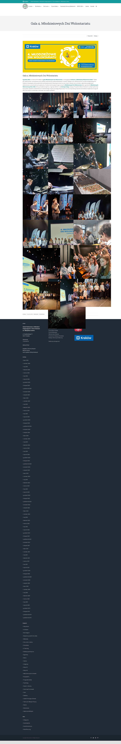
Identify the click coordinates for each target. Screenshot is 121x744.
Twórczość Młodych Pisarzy (29, 701)
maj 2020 (25, 592)
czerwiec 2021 (26, 552)
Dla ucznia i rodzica (28, 642)
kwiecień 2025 (26, 407)
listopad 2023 (26, 460)
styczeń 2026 (26, 379)
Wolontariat (36, 314)
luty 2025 (25, 413)
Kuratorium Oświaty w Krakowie (56, 336)
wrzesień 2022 (26, 504)
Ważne (25, 705)
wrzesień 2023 (26, 467)
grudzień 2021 (26, 533)
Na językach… (26, 676)
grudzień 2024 (26, 420)
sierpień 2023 (26, 470)
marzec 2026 (26, 373)
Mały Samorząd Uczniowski (29, 673)
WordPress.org (27, 729)
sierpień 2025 (26, 395)
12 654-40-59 (26, 341)
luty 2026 (25, 376)
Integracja (25, 664)
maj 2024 (25, 442)
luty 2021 (25, 564)
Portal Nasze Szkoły (53, 330)
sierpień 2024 (26, 432)
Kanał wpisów (26, 723)
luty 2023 (25, 489)
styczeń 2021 (26, 567)
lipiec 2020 (25, 586)
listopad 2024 (26, 423)
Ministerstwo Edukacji (54, 334)
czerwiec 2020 (26, 589)
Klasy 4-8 (25, 670)
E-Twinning (26, 648)
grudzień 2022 (26, 495)
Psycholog (25, 683)
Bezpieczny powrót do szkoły (30, 636)
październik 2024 (27, 426)
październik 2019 (27, 614)
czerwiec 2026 (26, 363)
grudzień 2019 (26, 608)
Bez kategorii (26, 632)
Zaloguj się (25, 720)
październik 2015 (27, 617)
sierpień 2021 (26, 545)
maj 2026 (25, 366)
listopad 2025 (26, 385)
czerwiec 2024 (26, 438)
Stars (24, 692)
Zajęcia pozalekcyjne (28, 711)
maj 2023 (25, 479)
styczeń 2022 (26, 530)
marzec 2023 (26, 486)
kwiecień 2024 (26, 445)
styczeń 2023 (26, 492)
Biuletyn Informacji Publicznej (56, 337)
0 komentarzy (41, 314)
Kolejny (95, 36)
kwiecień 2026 (26, 369)
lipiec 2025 (25, 398)
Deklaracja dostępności (54, 341)
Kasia (25, 314)
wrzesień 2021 (26, 542)
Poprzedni (90, 36)
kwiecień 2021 (26, 558)
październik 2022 (27, 501)
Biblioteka (25, 639)
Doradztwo (26, 645)
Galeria (25, 661)
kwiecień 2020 (26, 595)
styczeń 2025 (26, 416)
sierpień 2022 (26, 508)
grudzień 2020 (26, 570)
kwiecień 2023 (26, 482)
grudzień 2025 (26, 382)
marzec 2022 (26, 523)
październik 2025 (27, 388)
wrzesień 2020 (26, 580)
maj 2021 (25, 555)
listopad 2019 (26, 611)
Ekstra (24, 658)
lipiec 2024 (25, 435)
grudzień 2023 (26, 457)
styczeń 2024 (26, 454)
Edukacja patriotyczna (28, 651)
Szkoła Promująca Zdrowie (29, 698)
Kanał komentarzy (27, 726)
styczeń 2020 (26, 605)
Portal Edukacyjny (53, 332)
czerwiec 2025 (26, 401)
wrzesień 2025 (26, 391)
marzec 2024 (26, 448)
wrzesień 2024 (26, 429)
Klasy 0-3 (25, 667)
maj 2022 (25, 517)
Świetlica (25, 695)
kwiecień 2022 (26, 520)
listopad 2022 (26, 498)
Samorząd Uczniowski (28, 689)
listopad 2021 (26, 536)
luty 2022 (25, 526)
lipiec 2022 (25, 511)
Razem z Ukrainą (27, 686)
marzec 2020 (26, 599)
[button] (96, 6)
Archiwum (25, 629)
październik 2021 (27, 539)
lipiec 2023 (25, 473)
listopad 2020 (26, 573)
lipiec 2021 (25, 548)
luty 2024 (25, 451)
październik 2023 (27, 464)
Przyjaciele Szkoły (27, 680)
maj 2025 (25, 404)
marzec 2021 (26, 561)
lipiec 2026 (25, 360)
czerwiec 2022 (26, 514)
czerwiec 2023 (26, 476)
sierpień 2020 (26, 583)
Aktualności (26, 626)
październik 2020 (27, 577)
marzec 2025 (26, 410)
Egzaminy (25, 654)
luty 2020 (25, 602)
